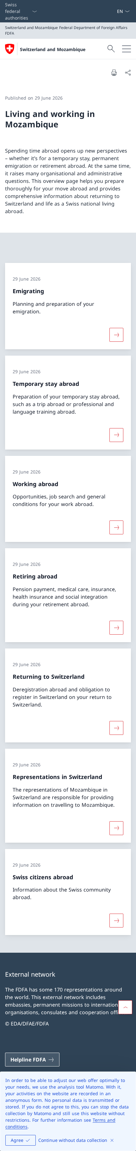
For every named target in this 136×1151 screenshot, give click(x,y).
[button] (125, 1007)
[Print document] (114, 72)
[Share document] (128, 72)
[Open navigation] (126, 49)
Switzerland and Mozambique (52, 49)
